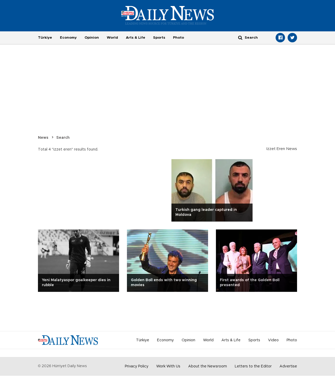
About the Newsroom (207, 366)
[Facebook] (280, 37)
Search (63, 138)
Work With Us (168, 366)
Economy (68, 37)
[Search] (240, 37)
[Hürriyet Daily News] (167, 15)
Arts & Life (135, 37)
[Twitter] (292, 37)
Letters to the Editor (253, 366)
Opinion (92, 37)
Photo (178, 37)
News (43, 138)
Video (273, 340)
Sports (159, 37)
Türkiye (45, 37)
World (112, 37)
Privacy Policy (136, 366)
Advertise (288, 366)
